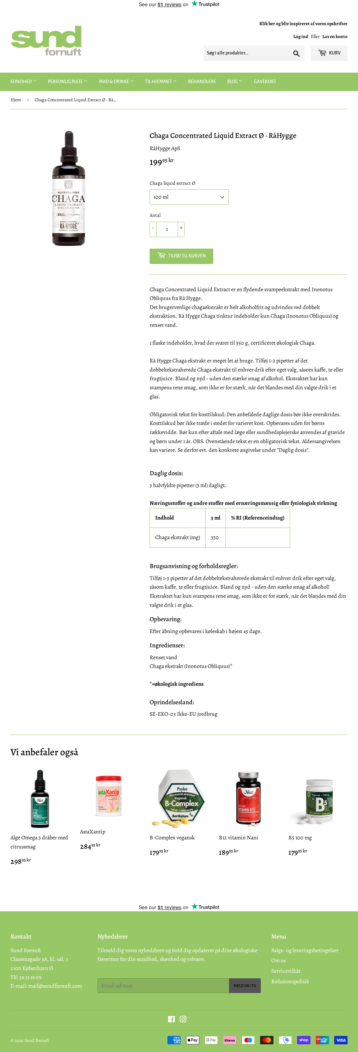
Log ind (300, 36)
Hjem (15, 100)
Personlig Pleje (66, 81)
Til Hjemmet (159, 81)
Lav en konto (335, 36)
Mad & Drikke (114, 81)
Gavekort (265, 81)
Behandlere (202, 81)
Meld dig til (245, 986)
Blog (233, 81)
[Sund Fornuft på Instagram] (183, 1020)
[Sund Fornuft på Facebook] (171, 1020)
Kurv (334, 53)
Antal (155, 215)
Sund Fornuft (36, 1040)
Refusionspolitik (290, 981)
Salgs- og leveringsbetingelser (304, 950)
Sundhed (21, 81)
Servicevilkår (286, 971)
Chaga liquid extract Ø (172, 183)
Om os (278, 960)
